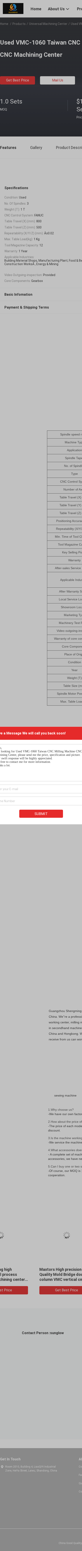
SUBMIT (41, 814)
